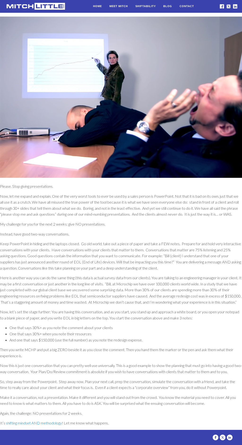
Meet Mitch (118, 6)
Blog (167, 6)
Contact (187, 6)
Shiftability (145, 6)
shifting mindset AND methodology (34, 423)
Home (97, 6)
